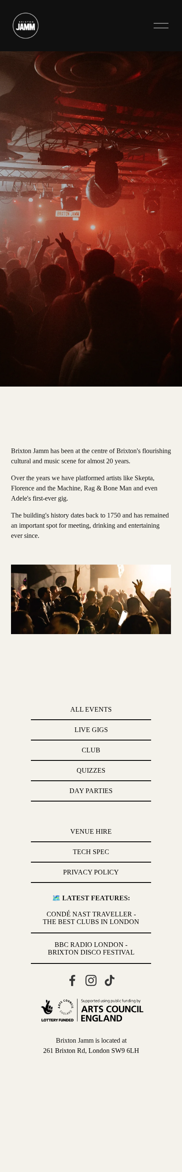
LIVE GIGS (91, 729)
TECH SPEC (91, 851)
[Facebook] (72, 980)
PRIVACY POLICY (91, 872)
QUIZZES (91, 770)
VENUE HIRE (91, 831)
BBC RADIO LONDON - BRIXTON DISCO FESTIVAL (91, 948)
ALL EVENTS (91, 709)
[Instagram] (91, 980)
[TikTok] (110, 980)
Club (91, 750)
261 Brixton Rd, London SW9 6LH (91, 1050)
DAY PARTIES (91, 790)
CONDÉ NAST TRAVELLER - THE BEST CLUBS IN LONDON (91, 917)
